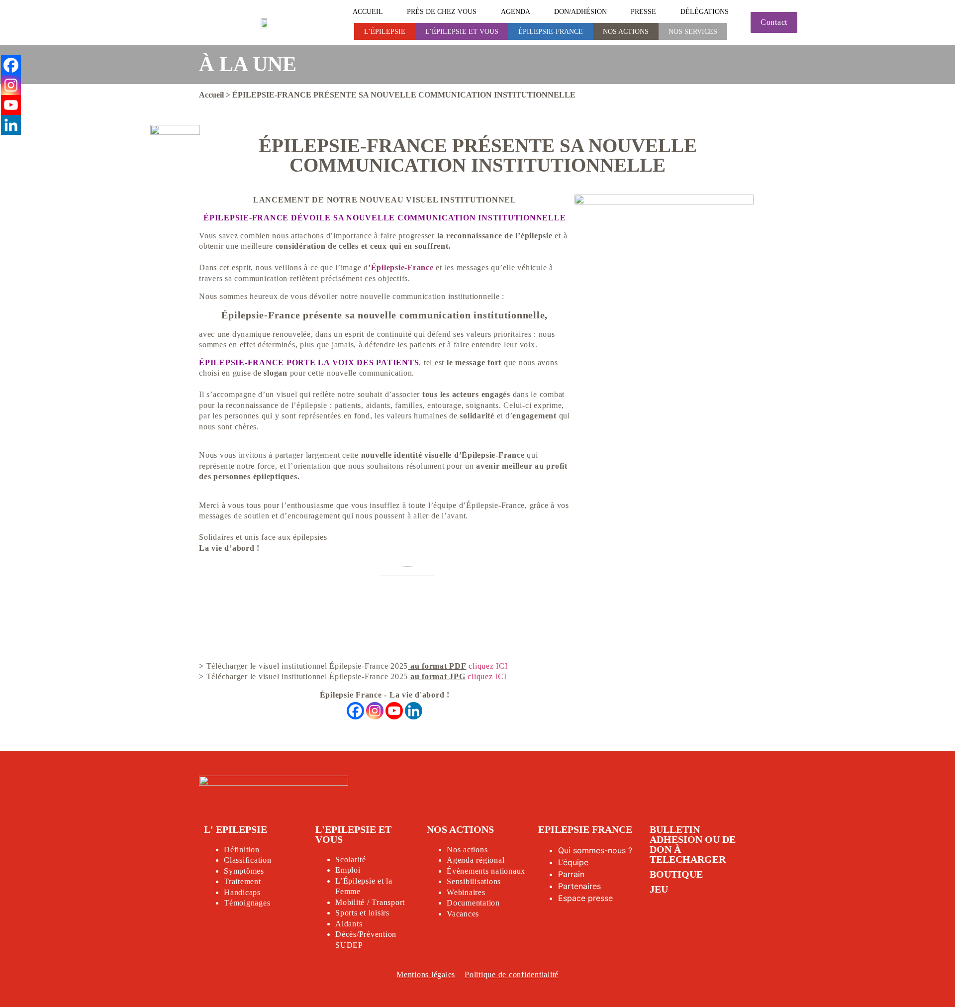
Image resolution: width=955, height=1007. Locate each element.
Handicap (240, 892)
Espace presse (585, 898)
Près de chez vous (442, 11)
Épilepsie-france (550, 31)
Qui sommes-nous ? (595, 850)
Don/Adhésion (580, 11)
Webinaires (466, 892)
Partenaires (579, 886)
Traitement (242, 881)
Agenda (515, 11)
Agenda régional (475, 860)
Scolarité (350, 859)
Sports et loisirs (362, 912)
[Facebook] (355, 710)
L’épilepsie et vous (461, 31)
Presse (643, 11)
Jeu (659, 889)
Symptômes (244, 871)
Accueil (368, 11)
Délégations (704, 11)
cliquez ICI (488, 666)
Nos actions (626, 31)
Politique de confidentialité (512, 974)
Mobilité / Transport (370, 902)
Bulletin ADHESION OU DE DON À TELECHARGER (693, 844)
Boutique (676, 874)
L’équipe (573, 862)
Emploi (348, 870)
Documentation (473, 903)
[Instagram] (374, 710)
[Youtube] (394, 710)
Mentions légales (425, 974)
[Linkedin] (413, 710)
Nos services (692, 31)
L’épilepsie (384, 31)
